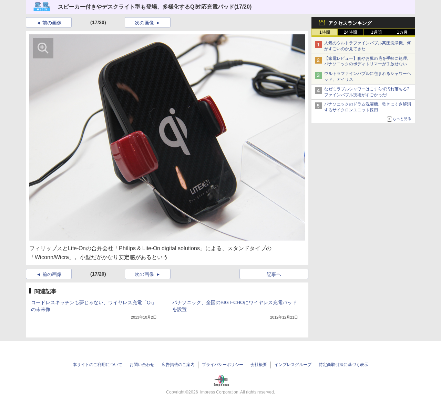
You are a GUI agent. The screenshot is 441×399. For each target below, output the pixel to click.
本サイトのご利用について (97, 364)
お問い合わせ (142, 364)
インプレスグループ (292, 364)
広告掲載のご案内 (178, 364)
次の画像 (144, 22)
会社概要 (258, 364)
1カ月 (402, 32)
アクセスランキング (350, 23)
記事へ (274, 274)
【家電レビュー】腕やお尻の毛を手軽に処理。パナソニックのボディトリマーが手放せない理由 (367, 64)
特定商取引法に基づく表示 (343, 364)
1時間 (324, 32)
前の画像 (52, 22)
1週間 (376, 32)
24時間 (350, 32)
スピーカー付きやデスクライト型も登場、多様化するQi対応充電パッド (146, 7)
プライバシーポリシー (222, 364)
